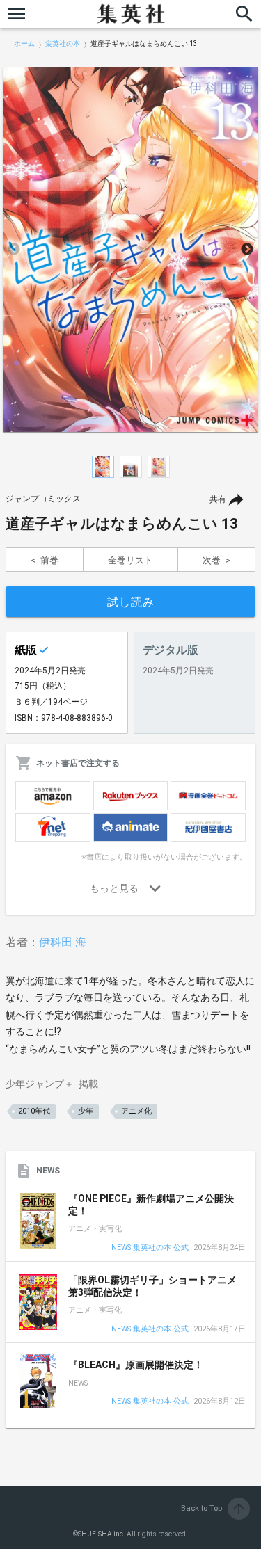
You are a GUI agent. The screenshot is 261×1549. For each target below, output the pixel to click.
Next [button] (247, 250)
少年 (85, 1111)
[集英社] (130, 14)
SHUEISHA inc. (101, 1534)
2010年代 (34, 1111)
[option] (130, 249)
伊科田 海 (62, 942)
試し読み (131, 602)
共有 (217, 499)
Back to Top (214, 1508)
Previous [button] (14, 250)
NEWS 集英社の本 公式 (150, 1248)
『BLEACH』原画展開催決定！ (135, 1364)
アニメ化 (136, 1111)
